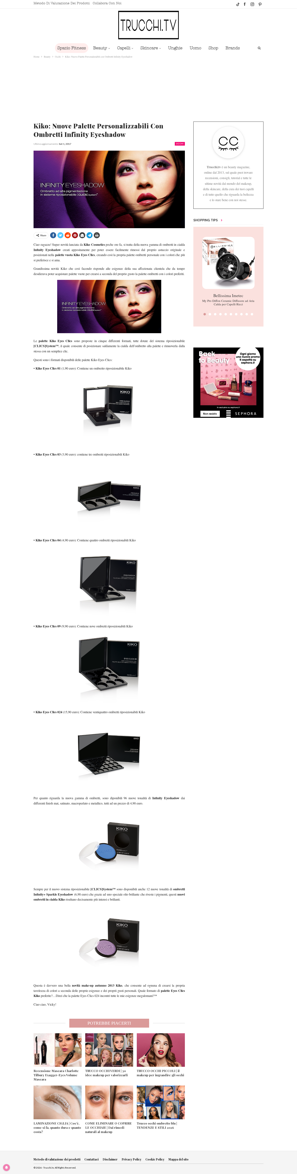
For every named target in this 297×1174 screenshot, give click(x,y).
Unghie (175, 48)
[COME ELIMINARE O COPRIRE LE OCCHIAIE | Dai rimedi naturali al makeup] (109, 1102)
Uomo (195, 48)
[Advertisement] (148, 89)
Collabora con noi (107, 3)
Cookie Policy (154, 1159)
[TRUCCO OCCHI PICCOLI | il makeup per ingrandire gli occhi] (161, 1050)
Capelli (123, 48)
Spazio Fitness (71, 48)
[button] (204, 314)
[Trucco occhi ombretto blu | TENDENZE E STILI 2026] (161, 1102)
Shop (213, 48)
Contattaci (91, 1159)
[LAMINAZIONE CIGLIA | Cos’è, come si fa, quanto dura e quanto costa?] (58, 1102)
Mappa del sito (179, 1159)
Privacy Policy (131, 1159)
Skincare (149, 48)
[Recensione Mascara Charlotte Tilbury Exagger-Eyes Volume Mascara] (58, 1050)
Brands (232, 48)
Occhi (180, 144)
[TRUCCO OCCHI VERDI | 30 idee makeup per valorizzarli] (109, 1050)
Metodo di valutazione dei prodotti (62, 3)
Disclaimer (110, 1159)
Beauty (100, 48)
